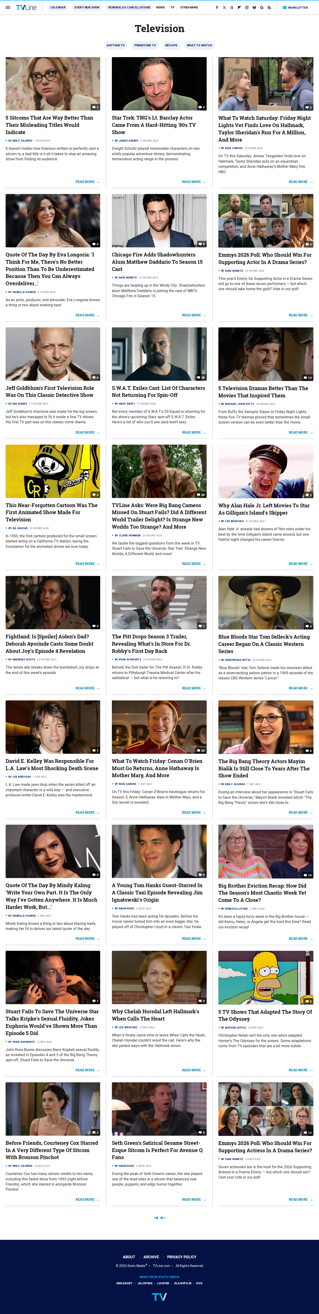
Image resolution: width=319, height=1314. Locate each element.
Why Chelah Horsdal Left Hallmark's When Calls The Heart (155, 1015)
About (129, 1257)
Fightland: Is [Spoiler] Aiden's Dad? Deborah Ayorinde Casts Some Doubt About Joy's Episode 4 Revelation (49, 644)
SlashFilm (182, 1283)
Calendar (58, 7)
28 (203, 494)
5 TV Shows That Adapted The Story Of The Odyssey (265, 1015)
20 (203, 750)
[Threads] (232, 7)
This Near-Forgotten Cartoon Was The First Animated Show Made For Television (52, 512)
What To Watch (199, 45)
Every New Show (86, 7)
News (160, 7)
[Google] (262, 7)
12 (310, 1133)
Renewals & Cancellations (129, 7)
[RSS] (269, 7)
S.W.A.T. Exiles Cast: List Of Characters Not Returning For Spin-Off (158, 391)
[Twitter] (224, 7)
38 (203, 377)
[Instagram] (247, 7)
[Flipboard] (239, 7)
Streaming (189, 7)
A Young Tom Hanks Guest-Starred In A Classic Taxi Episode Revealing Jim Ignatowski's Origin (157, 892)
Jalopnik (145, 1283)
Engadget (125, 1283)
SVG (199, 1283)
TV (172, 7)
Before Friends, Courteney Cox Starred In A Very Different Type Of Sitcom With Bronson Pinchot (52, 1150)
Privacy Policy (181, 1257)
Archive (151, 1257)
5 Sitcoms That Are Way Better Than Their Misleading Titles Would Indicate (49, 125)
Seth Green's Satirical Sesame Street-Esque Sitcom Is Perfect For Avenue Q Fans (157, 1150)
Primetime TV (145, 45)
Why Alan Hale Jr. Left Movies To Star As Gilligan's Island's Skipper (264, 509)
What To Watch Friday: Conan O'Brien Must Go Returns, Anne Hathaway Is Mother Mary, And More (157, 768)
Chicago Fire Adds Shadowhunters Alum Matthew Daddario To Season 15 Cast (157, 262)
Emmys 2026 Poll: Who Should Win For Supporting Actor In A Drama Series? (265, 258)
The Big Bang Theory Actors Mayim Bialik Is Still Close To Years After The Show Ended (264, 768)
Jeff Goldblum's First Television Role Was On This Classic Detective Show (50, 391)
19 (310, 875)
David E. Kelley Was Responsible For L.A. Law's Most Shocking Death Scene (52, 765)
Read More (85, 181)
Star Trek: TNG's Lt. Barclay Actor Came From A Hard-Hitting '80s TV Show (154, 125)
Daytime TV (116, 45)
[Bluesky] (254, 7)
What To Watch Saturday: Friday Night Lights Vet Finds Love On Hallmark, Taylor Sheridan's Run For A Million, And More (264, 128)
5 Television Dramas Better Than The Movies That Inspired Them (263, 392)
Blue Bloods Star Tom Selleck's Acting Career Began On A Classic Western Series (264, 644)
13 (310, 378)
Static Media (136, 1265)
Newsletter (298, 7)
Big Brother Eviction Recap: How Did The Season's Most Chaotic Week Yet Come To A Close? (262, 893)
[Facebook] (217, 7)
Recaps (171, 45)
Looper (163, 1283)
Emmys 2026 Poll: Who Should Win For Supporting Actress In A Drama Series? (265, 1147)
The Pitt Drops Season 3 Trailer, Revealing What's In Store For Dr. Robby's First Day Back (151, 644)
